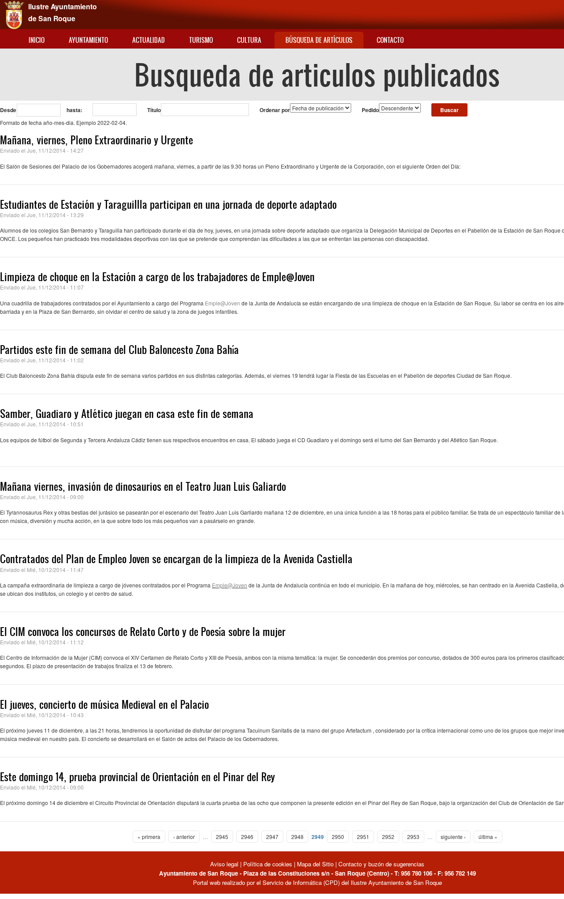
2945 (222, 836)
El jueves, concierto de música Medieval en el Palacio (104, 704)
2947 (272, 836)
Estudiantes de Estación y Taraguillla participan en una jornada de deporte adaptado (168, 204)
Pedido (370, 110)
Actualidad (148, 40)
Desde (8, 110)
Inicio (37, 40)
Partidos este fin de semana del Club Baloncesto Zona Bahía (119, 349)
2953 (413, 836)
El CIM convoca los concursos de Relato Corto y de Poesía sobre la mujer (143, 631)
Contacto (390, 40)
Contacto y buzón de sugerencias (381, 864)
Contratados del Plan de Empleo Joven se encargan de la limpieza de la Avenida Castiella (176, 559)
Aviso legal (225, 864)
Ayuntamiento (88, 40)
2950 (338, 836)
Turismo (201, 40)
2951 (363, 836)
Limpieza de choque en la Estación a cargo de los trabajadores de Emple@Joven (157, 277)
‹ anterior (184, 836)
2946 (247, 836)
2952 (388, 836)
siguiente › (453, 836)
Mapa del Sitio (315, 864)
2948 (297, 836)
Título (154, 110)
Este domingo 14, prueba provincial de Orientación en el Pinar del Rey (137, 777)
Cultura (249, 40)
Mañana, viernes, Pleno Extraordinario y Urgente (96, 140)
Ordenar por (275, 110)
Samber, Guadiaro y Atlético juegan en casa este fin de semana (126, 413)
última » (488, 836)
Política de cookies (267, 864)
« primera (148, 836)
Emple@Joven (222, 303)
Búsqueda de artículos (319, 40)
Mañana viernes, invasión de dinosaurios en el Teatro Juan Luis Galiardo (143, 486)
